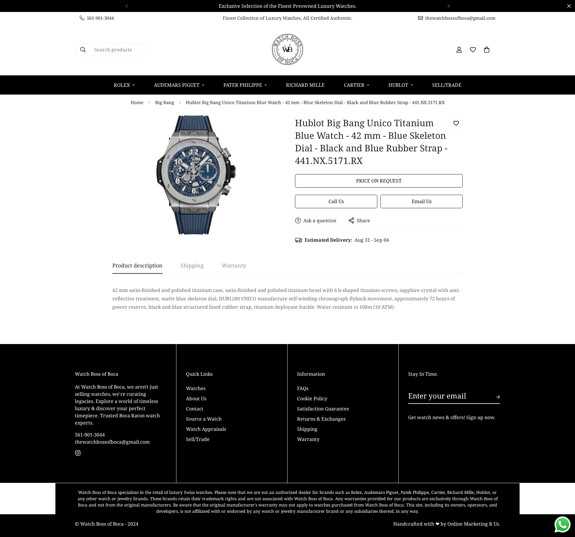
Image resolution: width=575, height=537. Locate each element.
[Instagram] (78, 453)
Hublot (398, 85)
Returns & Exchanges (321, 418)
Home (137, 102)
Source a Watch (204, 418)
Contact (194, 408)
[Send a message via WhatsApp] (562, 524)
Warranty (308, 439)
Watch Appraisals (206, 428)
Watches (195, 388)
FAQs (302, 388)
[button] (487, 50)
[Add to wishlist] (456, 123)
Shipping (307, 428)
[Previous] (126, 6)
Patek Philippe (242, 85)
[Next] (448, 6)
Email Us (422, 201)
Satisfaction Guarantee (323, 408)
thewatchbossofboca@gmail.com (112, 441)
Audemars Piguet (176, 85)
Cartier (354, 85)
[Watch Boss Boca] (287, 49)
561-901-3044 (90, 434)
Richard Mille (305, 85)
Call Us (336, 201)
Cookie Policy (312, 398)
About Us (196, 398)
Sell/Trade (446, 85)
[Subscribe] (493, 397)
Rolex (122, 85)
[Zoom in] (267, 128)
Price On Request (379, 180)
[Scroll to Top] (563, 504)
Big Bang (164, 102)
